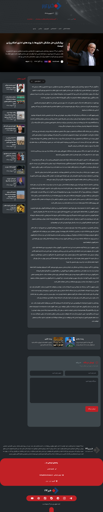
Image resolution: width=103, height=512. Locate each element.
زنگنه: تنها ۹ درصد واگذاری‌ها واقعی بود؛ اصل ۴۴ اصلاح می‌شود (10, 115)
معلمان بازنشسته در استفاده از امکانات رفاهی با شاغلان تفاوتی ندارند (10, 100)
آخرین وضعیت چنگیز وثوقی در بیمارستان (48, 19)
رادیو (34, 29)
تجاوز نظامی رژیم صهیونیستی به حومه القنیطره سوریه (10, 194)
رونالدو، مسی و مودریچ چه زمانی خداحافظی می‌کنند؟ (10, 156)
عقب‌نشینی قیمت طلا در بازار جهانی (10, 207)
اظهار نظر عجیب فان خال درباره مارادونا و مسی (10, 127)
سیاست (46, 61)
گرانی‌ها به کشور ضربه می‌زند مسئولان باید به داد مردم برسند (85, 343)
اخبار (60, 29)
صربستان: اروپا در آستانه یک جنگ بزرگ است (11, 181)
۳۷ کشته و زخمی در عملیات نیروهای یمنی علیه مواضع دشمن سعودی (10, 141)
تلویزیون (46, 29)
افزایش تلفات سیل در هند (10, 168)
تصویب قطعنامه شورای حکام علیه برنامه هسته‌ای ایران (42, 343)
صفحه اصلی (66, 29)
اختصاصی (53, 29)
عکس (40, 29)
